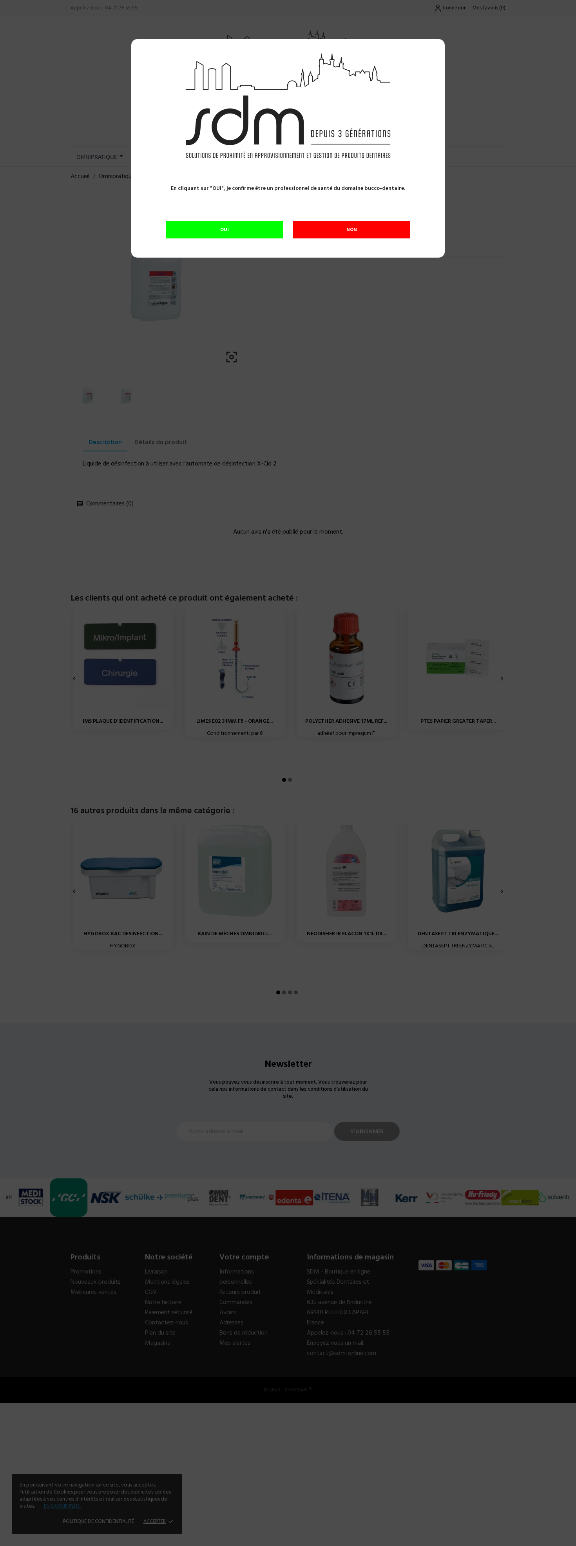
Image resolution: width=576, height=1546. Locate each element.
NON (351, 230)
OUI (224, 230)
